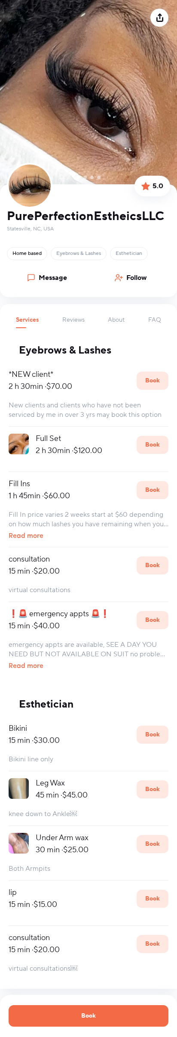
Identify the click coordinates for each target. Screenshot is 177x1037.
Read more (26, 536)
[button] (27, 322)
